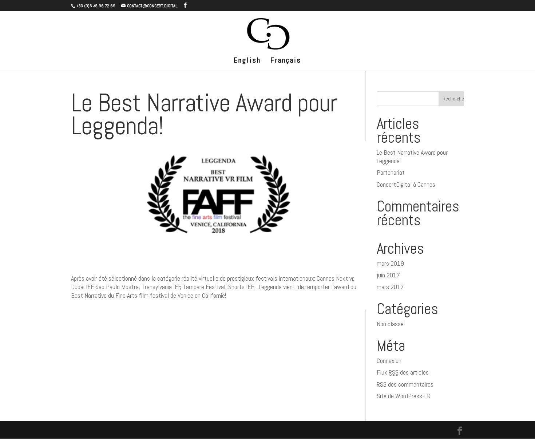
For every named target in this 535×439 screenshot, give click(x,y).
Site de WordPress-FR (404, 396)
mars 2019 (390, 263)
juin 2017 (388, 275)
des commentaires (405, 384)
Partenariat (391, 172)
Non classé (390, 324)
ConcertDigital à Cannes (406, 184)
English (247, 61)
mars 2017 (390, 286)
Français (285, 61)
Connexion (389, 360)
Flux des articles (403, 372)
